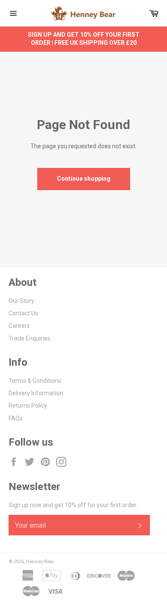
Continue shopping (83, 178)
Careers (19, 325)
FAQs (16, 418)
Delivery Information (36, 393)
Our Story (21, 300)
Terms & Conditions (35, 380)
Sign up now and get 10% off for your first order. (73, 505)
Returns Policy (28, 405)
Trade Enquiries (30, 338)
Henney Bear (40, 561)
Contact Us (23, 313)
